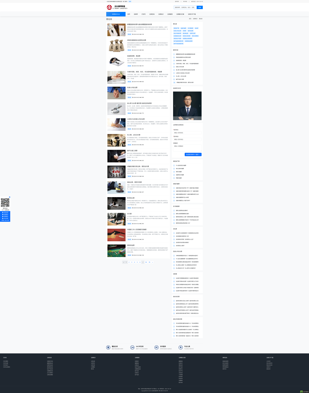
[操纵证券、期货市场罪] (116, 187)
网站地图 (185, 1)
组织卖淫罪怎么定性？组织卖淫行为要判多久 (187, 307)
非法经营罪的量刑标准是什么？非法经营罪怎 (187, 323)
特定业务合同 (269, 365)
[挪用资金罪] (116, 250)
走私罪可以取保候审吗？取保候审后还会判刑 (187, 233)
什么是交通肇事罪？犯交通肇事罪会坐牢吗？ (187, 258)
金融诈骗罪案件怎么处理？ (183, 197)
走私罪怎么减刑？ (180, 245)
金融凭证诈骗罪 (180, 175)
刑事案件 (6, 216)
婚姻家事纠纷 (50, 363)
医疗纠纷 (137, 371)
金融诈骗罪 (176, 184)
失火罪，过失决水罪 (133, 135)
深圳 (130, 1)
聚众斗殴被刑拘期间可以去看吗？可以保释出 (187, 329)
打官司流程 (5, 363)
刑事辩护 (137, 361)
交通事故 (181, 380)
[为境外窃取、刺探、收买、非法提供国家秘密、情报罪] (116, 77)
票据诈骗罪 (179, 178)
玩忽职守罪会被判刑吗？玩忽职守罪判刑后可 (187, 290)
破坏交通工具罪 (132, 151)
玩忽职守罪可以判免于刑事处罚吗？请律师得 (187, 287)
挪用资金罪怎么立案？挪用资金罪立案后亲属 (187, 217)
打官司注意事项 (6, 367)
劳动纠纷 (181, 378)
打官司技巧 (5, 365)
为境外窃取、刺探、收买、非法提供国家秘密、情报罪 (144, 72)
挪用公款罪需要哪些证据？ (183, 213)
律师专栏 (224, 369)
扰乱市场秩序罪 (177, 319)
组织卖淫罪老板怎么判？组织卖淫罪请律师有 (187, 304)
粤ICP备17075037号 (163, 390)
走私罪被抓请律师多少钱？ (183, 236)
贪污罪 (129, 214)
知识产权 (181, 371)
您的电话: (176, 136)
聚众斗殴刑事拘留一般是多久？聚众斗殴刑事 (187, 336)
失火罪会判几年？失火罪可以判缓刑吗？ (186, 268)
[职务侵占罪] (116, 203)
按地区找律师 (225, 361)
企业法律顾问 (50, 373)
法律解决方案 (180, 14)
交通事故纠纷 (50, 371)
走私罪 (175, 229)
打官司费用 (5, 361)
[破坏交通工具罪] (116, 156)
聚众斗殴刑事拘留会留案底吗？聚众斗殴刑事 (187, 332)
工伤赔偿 (181, 374)
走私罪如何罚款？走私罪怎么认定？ (185, 239)
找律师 (136, 14)
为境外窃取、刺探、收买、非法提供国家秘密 (187, 63)
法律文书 (268, 367)
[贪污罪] (116, 219)
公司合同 (268, 361)
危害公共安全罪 (132, 87)
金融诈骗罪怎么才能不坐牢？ (183, 200)
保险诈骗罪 (179, 171)
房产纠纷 (137, 374)
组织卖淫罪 (176, 296)
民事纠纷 (137, 365)
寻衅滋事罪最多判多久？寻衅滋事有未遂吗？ (187, 255)
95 (149, 262)
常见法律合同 (269, 363)
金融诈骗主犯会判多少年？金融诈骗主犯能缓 (187, 188)
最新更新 (177, 1)
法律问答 (93, 365)
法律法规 (93, 361)
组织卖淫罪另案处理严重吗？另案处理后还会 (187, 313)
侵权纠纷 (181, 365)
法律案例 (170, 14)
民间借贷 (181, 376)
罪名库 (200, 18)
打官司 (143, 14)
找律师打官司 (177, 88)
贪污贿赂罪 (176, 206)
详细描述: (175, 143)
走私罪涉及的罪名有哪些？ (183, 242)
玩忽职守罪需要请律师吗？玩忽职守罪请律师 (187, 278)
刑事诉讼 (181, 369)
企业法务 (6, 218)
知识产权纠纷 (50, 369)
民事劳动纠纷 (50, 365)
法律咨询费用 (50, 374)
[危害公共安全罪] (116, 93)
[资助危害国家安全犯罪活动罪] (116, 45)
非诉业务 (6, 212)
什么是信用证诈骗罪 (181, 165)
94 (146, 262)
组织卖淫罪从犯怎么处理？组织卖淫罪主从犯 (187, 300)
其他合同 (268, 369)
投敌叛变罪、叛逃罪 (133, 56)
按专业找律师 (225, 363)
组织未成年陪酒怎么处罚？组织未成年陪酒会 (187, 310)
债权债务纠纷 (50, 367)
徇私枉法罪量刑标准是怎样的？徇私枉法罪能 (187, 284)
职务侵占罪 (130, 198)
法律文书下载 (192, 14)
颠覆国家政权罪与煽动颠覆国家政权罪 (139, 24)
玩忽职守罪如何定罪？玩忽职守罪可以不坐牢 (187, 281)
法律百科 (93, 363)
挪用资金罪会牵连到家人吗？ (183, 223)
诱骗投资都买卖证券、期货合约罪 (138, 166)
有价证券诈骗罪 (180, 168)
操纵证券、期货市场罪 (134, 182)
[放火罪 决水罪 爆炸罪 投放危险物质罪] (116, 108)
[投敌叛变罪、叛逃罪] (116, 61)
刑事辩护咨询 (50, 361)
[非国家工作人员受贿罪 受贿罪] (116, 235)
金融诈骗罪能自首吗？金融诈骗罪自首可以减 (187, 194)
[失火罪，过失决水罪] (116, 140)
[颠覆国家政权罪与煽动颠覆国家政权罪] (116, 30)
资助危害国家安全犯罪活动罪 (136, 40)
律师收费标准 (225, 367)
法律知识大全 (116, 14)
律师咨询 (225, 357)
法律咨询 (151, 14)
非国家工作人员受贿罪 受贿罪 (136, 229)
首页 (128, 14)
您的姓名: (176, 129)
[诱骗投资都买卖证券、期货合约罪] (116, 172)
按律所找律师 (225, 365)
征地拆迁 (137, 373)
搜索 (199, 7)
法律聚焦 (93, 367)
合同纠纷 (181, 373)
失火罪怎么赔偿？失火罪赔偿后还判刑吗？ (186, 265)
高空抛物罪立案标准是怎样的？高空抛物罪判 (187, 262)
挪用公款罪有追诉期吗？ (182, 210)
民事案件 (6, 214)
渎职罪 (175, 274)
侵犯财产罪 (176, 161)
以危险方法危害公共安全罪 (136, 119)
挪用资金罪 (130, 245)
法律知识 (161, 14)
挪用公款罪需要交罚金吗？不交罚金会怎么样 (187, 220)
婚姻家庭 (137, 363)
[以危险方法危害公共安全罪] (116, 124)
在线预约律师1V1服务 (192, 154)
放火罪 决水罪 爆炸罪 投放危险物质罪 (139, 103)
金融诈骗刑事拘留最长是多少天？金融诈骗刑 (187, 191)
